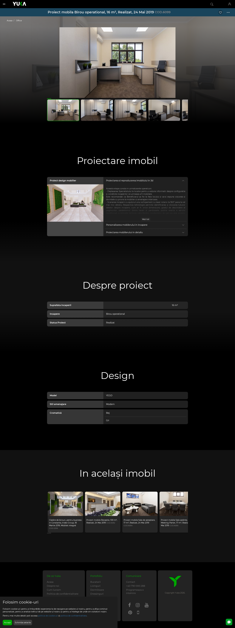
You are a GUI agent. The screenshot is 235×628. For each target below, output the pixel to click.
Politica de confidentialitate (62, 593)
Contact (130, 582)
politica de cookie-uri (48, 616)
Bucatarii (95, 582)
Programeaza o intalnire (135, 591)
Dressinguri (97, 593)
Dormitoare (97, 589)
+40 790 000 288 (135, 586)
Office (19, 20)
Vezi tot (145, 219)
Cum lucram (54, 589)
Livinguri (95, 586)
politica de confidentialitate (74, 616)
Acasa (9, 20)
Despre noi (53, 586)
